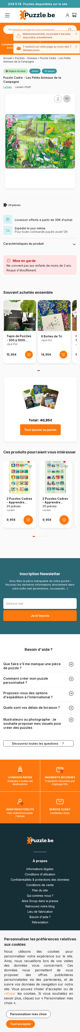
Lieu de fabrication (40, 911)
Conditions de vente (40, 885)
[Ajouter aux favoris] (67, 98)
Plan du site (40, 890)
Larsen (7, 87)
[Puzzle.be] (37, 15)
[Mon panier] (74, 15)
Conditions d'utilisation (40, 874)
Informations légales (40, 869)
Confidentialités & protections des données (40, 879)
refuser (10, 993)
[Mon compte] (67, 15)
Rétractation (40, 922)
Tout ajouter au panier (40, 429)
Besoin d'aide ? (40, 917)
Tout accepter (20, 1024)
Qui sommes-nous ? (40, 895)
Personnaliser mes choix (28, 1014)
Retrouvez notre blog (40, 906)
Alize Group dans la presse (40, 901)
